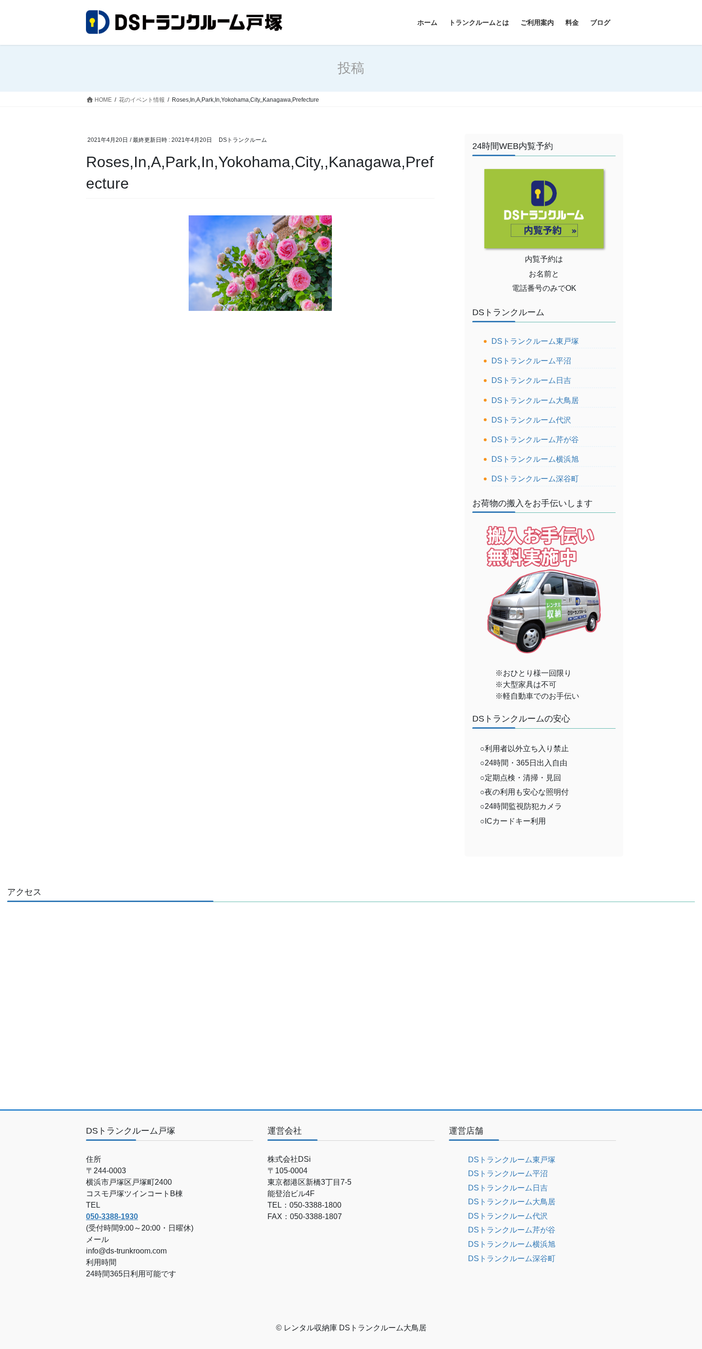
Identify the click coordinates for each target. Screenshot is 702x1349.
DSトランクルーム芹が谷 (535, 440)
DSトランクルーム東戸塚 (535, 341)
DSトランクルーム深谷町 (535, 479)
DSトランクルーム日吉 (531, 380)
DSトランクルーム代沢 (531, 420)
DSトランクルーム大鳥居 (535, 400)
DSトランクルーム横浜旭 (535, 459)
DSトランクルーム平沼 (531, 361)
